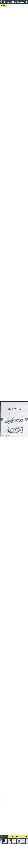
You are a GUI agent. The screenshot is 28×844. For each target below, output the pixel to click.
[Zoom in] (22, 836)
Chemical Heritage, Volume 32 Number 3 (14, 1)
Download (14, 836)
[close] (26, 1)
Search (4, 5)
